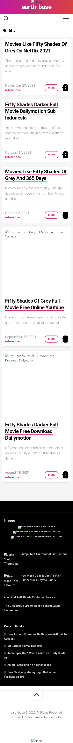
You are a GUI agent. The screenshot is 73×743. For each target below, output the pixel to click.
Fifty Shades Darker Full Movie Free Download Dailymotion (31, 431)
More (51, 87)
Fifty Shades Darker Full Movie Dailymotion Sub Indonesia (31, 111)
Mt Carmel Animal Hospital (24, 645)
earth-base (36, 7)
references (13, 90)
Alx (59, 717)
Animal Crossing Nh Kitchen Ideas (29, 664)
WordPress (34, 717)
